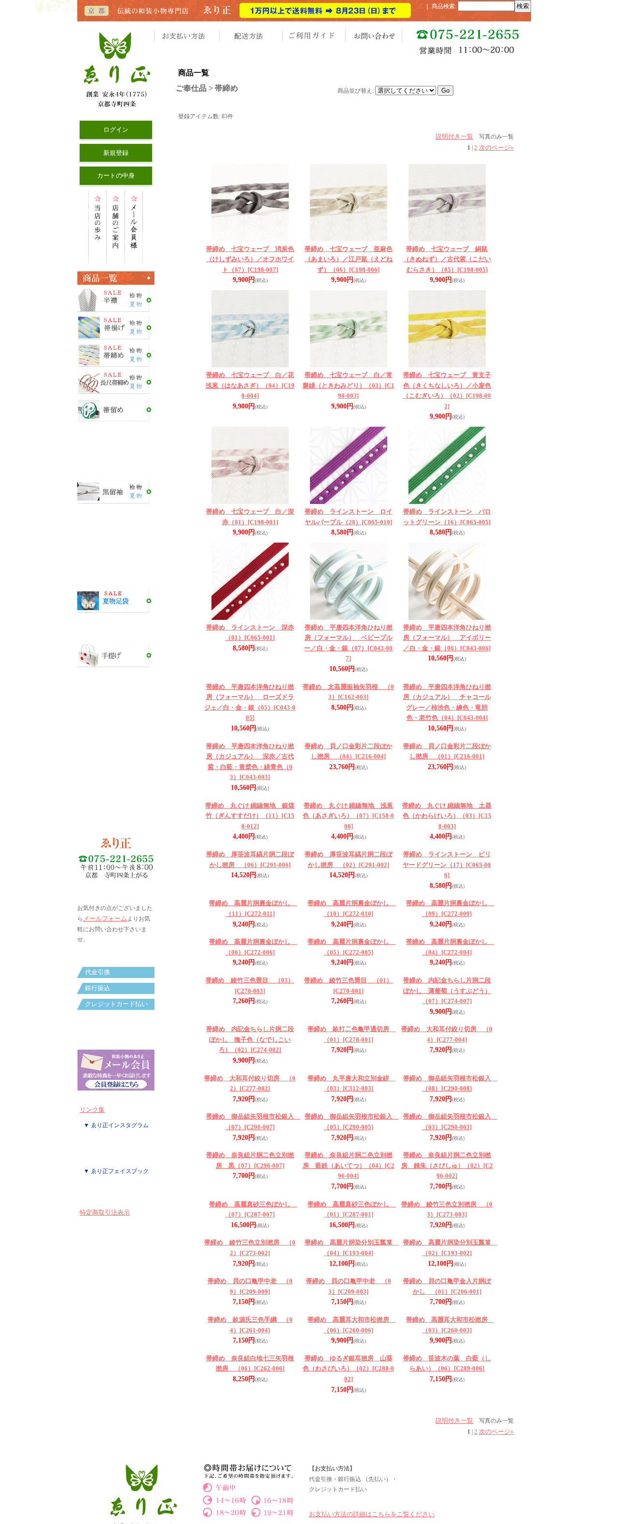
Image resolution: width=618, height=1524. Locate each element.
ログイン (115, 129)
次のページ (496, 147)
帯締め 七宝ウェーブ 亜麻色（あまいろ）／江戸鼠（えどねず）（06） (349, 259)
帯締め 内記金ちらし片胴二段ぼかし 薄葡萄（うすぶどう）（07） (447, 991)
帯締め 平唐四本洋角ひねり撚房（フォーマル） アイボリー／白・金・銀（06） (447, 638)
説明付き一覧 (454, 136)
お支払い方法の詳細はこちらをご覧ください (372, 1514)
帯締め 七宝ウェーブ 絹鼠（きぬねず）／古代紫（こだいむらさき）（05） (447, 259)
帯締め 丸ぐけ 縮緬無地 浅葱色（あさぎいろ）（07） (348, 816)
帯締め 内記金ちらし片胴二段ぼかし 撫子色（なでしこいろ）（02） (250, 1039)
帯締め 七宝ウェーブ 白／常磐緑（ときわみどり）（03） (348, 385)
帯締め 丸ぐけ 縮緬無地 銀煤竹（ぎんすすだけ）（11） (250, 816)
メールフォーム (105, 918)
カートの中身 (116, 175)
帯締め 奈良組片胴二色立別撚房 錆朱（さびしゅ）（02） (447, 1165)
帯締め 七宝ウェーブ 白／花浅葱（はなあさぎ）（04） (250, 385)
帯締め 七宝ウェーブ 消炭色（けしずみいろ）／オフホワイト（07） (250, 259)
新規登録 (115, 152)
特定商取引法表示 (105, 1212)
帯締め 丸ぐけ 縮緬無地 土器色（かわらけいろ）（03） (447, 816)
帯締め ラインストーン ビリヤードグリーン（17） (447, 865)
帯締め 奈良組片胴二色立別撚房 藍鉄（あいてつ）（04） (348, 1165)
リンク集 (92, 1109)
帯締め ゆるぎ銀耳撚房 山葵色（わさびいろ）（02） (348, 1369)
